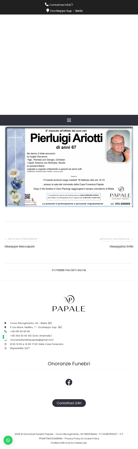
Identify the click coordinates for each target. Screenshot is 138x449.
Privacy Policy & (74, 438)
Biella (79, 11)
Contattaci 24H (69, 403)
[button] (8, 440)
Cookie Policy (91, 438)
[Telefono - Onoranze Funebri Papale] (47, 5)
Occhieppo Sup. (61, 11)
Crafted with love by (62, 443)
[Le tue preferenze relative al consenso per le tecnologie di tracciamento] (3, 336)
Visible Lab (80, 443)
